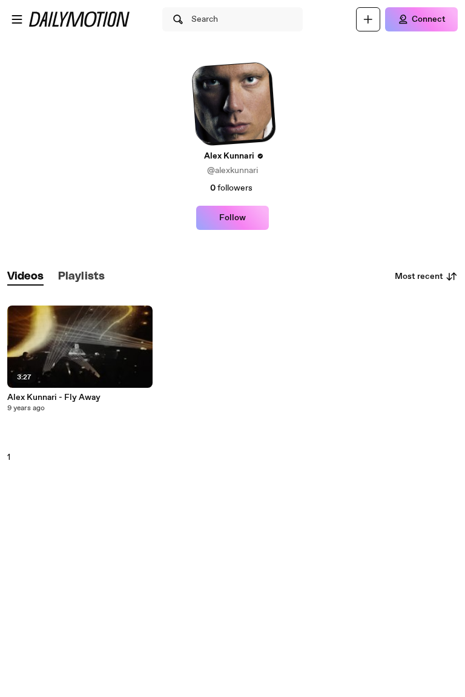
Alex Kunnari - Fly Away (54, 397)
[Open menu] (17, 19)
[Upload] (368, 19)
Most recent (419, 276)
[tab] (25, 276)
